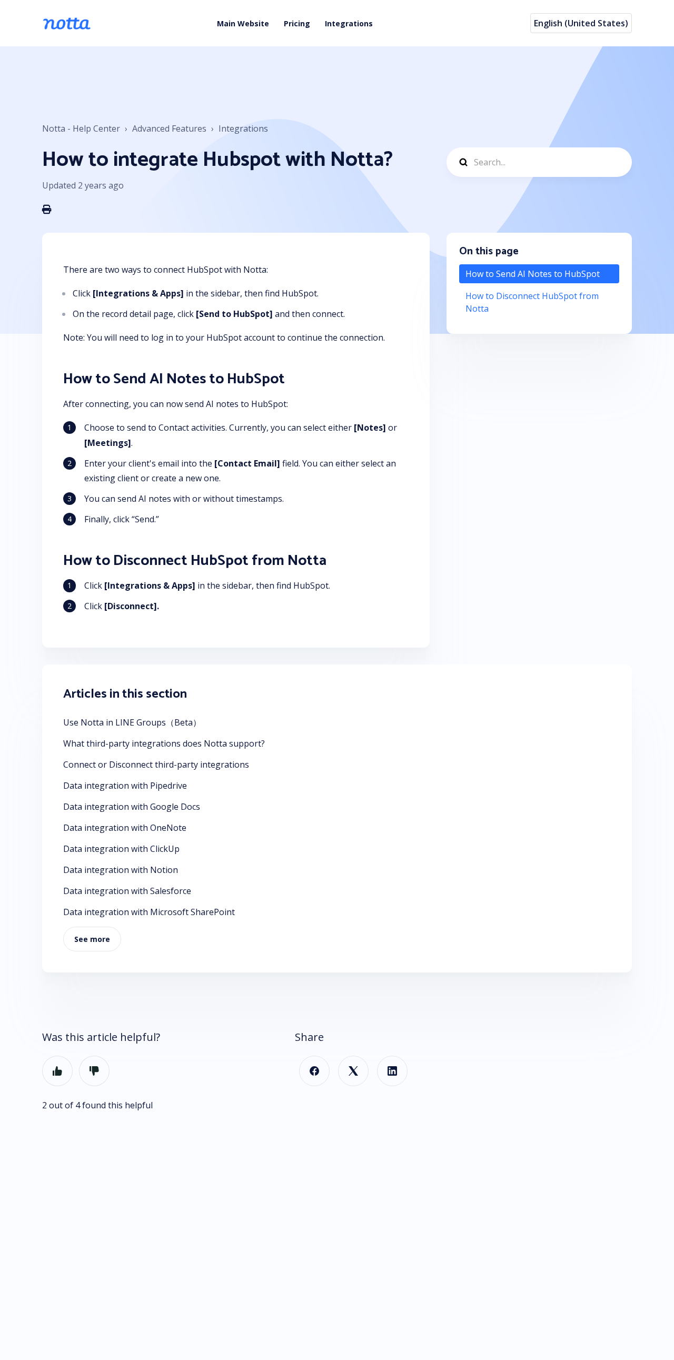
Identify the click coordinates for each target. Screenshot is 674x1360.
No (94, 1071)
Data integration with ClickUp (121, 849)
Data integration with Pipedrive (125, 785)
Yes (57, 1071)
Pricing (297, 23)
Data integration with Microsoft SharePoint (149, 912)
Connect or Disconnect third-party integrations (156, 764)
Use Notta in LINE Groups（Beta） (132, 722)
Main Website (243, 23)
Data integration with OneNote (124, 827)
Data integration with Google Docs (131, 806)
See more (92, 939)
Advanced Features (169, 128)
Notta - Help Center (81, 128)
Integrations (349, 23)
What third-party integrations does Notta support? (164, 743)
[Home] (66, 23)
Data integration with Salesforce (127, 891)
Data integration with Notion (120, 870)
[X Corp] (353, 1071)
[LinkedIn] (392, 1071)
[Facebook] (314, 1071)
